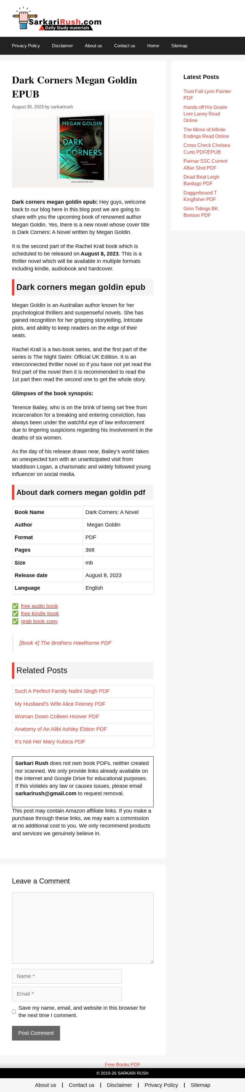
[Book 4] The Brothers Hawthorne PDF (65, 643)
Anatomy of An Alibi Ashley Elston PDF (61, 729)
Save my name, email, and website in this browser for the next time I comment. (82, 1011)
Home (153, 45)
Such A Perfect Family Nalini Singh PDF (62, 691)
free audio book (39, 606)
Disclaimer (62, 45)
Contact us (124, 45)
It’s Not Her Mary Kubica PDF (50, 742)
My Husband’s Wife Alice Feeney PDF (60, 704)
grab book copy (39, 621)
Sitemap (179, 45)
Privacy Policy (26, 45)
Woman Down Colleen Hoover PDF (57, 717)
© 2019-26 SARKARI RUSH (122, 1073)
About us (93, 45)
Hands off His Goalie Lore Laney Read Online (205, 114)
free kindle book (40, 614)
